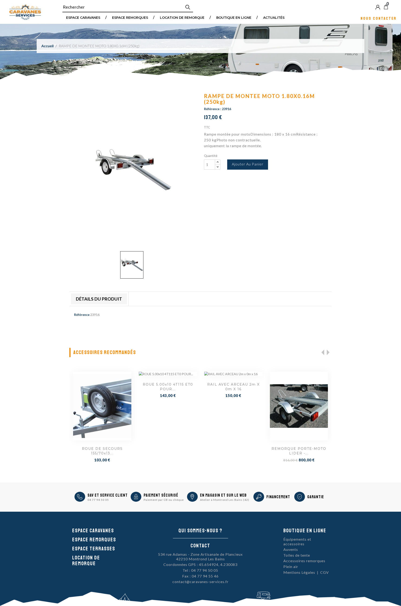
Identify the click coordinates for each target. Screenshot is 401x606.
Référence (82, 315)
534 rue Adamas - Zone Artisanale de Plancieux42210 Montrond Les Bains (200, 556)
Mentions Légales (299, 572)
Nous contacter (379, 18)
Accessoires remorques (304, 560)
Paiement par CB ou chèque (164, 499)
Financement (278, 496)
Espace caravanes (93, 530)
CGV (324, 572)
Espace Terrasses (93, 549)
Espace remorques (130, 17)
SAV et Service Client (107, 495)
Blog (394, 7)
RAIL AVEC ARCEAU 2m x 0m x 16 (168, 386)
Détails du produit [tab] (99, 298)
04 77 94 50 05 (98, 499)
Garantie (315, 496)
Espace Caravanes (83, 17)
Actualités (274, 17)
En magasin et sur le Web (223, 495)
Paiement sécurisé (161, 495)
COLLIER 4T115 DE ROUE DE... (299, 451)
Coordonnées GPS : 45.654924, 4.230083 (200, 564)
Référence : (212, 109)
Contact (200, 546)
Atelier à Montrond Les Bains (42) (224, 499)
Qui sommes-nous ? (200, 530)
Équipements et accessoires (297, 541)
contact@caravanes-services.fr (200, 581)
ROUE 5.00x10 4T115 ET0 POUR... (102, 386)
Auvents (290, 549)
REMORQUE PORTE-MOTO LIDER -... (233, 451)
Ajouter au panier (247, 164)
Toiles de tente (296, 555)
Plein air (290, 566)
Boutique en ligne (233, 17)
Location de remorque (182, 17)
